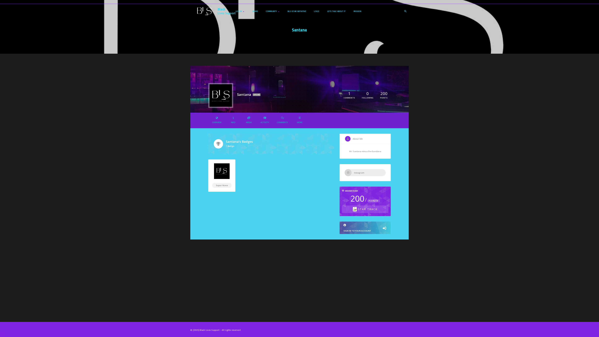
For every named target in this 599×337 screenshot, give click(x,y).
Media (249, 122)
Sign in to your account (357, 230)
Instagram (359, 172)
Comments (282, 122)
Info (233, 122)
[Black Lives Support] (193, 11)
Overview (217, 122)
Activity (265, 122)
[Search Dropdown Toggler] (405, 11)
